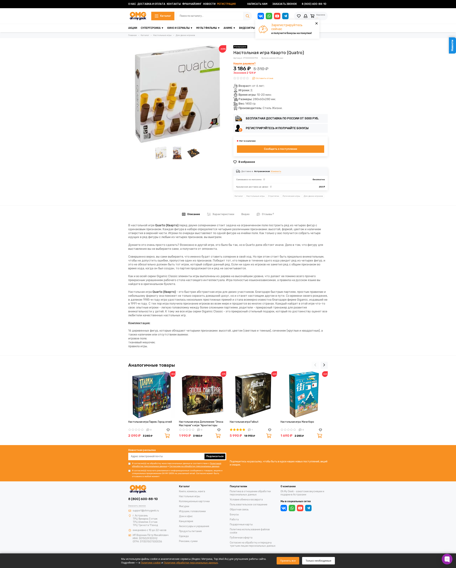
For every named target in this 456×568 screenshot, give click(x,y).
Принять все (288, 560)
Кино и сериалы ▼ (180, 28)
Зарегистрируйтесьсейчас (286, 27)
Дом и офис (186, 516)
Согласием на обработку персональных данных (194, 466)
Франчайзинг (192, 4)
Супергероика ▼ (152, 28)
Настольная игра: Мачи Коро (297, 421)
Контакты (174, 4)
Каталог (165, 15)
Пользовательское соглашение (248, 504)
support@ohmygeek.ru (146, 510)
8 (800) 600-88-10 (314, 4)
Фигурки (184, 506)
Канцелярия (186, 521)
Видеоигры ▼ (248, 28)
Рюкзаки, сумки (188, 541)
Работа (234, 519)
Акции (132, 28)
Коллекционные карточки (194, 501)
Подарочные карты (241, 524)
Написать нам (257, 4)
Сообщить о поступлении (280, 148)
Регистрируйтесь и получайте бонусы (277, 128)
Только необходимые (318, 560)
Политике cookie (151, 562)
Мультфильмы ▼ (208, 28)
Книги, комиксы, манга (192, 491)
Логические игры (291, 196)
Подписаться (215, 456)
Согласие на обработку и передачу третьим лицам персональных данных (253, 544)
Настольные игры (255, 196)
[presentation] (315, 365)
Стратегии (273, 196)
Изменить (276, 171)
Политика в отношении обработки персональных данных (250, 493)
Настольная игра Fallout (244, 421)
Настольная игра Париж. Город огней (150, 421)
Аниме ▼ (229, 28)
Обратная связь (239, 509)
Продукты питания (190, 531)
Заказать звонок (284, 4)
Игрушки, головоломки (192, 511)
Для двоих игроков (313, 196)
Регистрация (226, 4)
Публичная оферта (241, 537)
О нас (132, 4)
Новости (209, 4)
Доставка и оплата (151, 4)
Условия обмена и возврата (246, 499)
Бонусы (234, 514)
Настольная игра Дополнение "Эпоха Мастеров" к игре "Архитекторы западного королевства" (201, 423)
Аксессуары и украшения (194, 526)
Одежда (184, 536)
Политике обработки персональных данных (191, 562)
